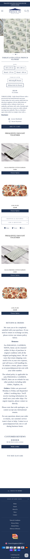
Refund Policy (15, 526)
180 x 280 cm (21, 68)
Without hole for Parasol (15, 85)
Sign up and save (14, 499)
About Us (15, 509)
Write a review (15, 446)
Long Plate (15, 205)
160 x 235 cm (9, 68)
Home (15, 503)
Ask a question (15, 222)
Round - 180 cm (21, 72)
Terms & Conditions (15, 520)
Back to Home (16, 490)
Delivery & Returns (15, 528)
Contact (15, 515)
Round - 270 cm (8, 72)
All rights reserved (15, 557)
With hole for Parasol (15, 80)
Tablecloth (15, 77)
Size (15, 64)
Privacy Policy (15, 523)
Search (15, 506)
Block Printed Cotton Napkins (15, 167)
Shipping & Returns (15, 218)
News (15, 512)
